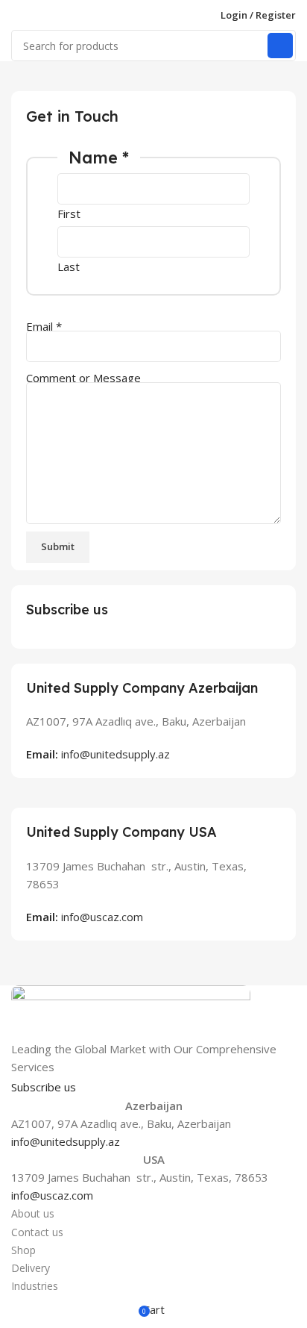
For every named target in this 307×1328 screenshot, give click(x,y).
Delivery (30, 1268)
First (68, 213)
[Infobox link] (153, 713)
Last (68, 266)
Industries (34, 1286)
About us (32, 1213)
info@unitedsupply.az (65, 1141)
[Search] (280, 45)
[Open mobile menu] (17, 15)
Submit (58, 546)
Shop (23, 1250)
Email (44, 326)
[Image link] (130, 1010)
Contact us (37, 1232)
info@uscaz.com (52, 1195)
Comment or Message (83, 377)
